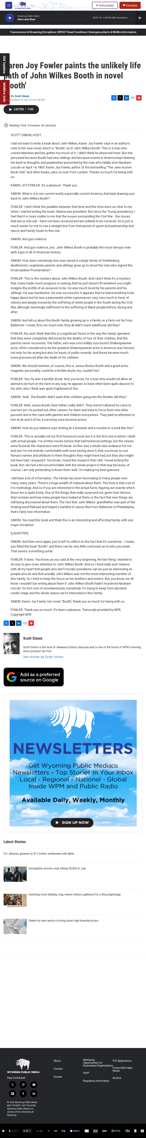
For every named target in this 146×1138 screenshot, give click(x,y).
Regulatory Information (96, 1081)
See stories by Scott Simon (43, 657)
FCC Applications (122, 1061)
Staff (86, 1073)
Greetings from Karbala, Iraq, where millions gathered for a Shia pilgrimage (74, 894)
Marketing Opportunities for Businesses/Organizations (96, 1063)
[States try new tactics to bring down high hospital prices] (15, 926)
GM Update (4, 65)
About (57, 1061)
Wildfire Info (4, 92)
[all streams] (140, 18)
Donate (131, 5)
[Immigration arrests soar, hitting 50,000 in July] (15, 874)
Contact (58, 1069)
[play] (10, 18)
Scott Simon (22, 96)
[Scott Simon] (12, 643)
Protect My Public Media (122, 1069)
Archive (117, 1078)
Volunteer (106, 5)
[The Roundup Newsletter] (73, 763)
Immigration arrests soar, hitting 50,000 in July (57, 868)
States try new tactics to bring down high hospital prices (63, 920)
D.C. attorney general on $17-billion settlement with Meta (39, 853)
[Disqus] (73, 1000)
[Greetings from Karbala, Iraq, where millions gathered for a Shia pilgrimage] (15, 900)
